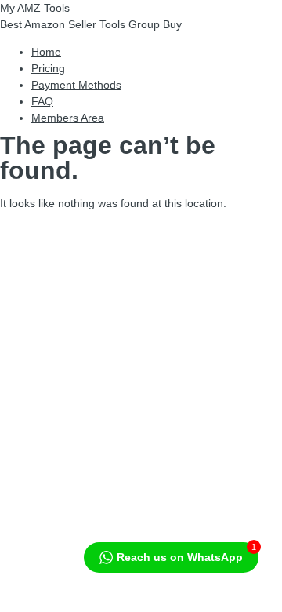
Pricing (48, 68)
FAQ (42, 101)
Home (46, 52)
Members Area (67, 117)
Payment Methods (76, 84)
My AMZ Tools (35, 8)
